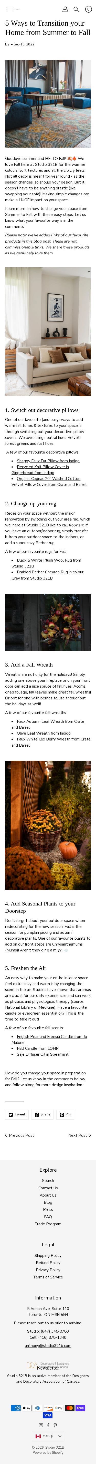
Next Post (77, 1135)
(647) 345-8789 (55, 1331)
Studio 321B (54, 1447)
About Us (48, 1195)
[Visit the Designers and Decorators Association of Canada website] (48, 1367)
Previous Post (21, 1135)
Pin (68, 1114)
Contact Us (48, 1188)
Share (45, 1114)
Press (48, 1209)
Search (48, 1180)
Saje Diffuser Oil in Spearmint (43, 1054)
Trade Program (48, 1224)
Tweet (19, 1114)
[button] (76, 9)
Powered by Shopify (48, 1452)
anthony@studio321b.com (48, 1345)
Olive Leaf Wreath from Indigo (44, 733)
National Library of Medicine (29, 1007)
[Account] (65, 9)
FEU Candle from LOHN (38, 1048)
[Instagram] (41, 1425)
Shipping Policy (48, 1255)
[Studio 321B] (17, 9)
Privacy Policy (48, 1270)
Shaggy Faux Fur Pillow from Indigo (48, 461)
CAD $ (48, 1436)
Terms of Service (48, 1277)
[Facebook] (48, 1425)
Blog (48, 1202)
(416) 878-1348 (52, 1337)
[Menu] (9, 9)
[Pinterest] (55, 1425)
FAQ (48, 1216)
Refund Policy (48, 1262)
